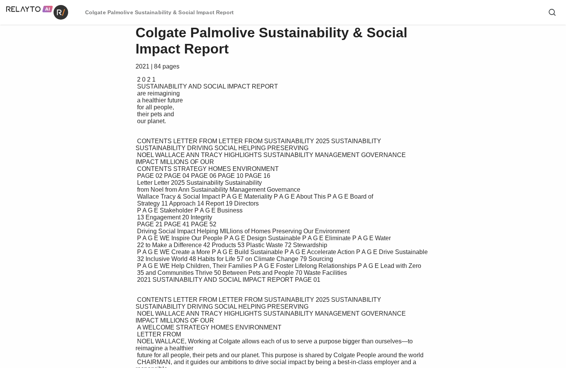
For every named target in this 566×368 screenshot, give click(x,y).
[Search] (552, 12)
